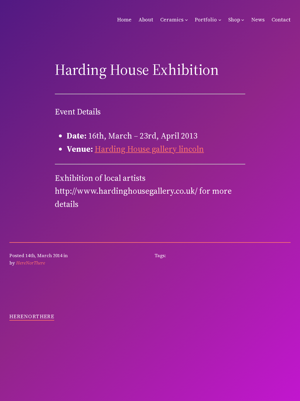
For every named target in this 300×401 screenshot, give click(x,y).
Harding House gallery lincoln (149, 148)
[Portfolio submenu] (219, 19)
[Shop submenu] (242, 19)
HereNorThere (31, 316)
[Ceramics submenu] (186, 19)
